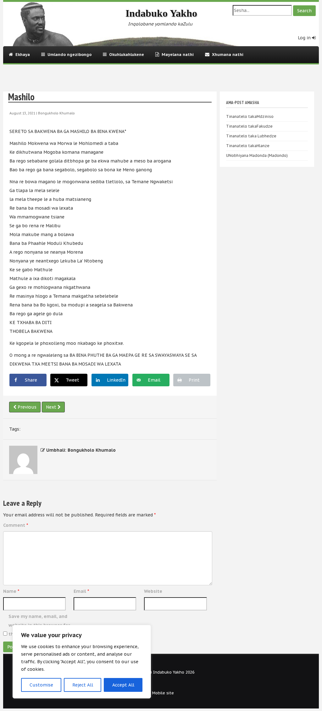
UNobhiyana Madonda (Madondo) (257, 155)
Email (81, 591)
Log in (305, 38)
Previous (26, 407)
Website (153, 591)
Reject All (82, 685)
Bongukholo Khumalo (56, 113)
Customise (41, 685)
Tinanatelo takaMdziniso (250, 116)
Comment (15, 525)
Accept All (123, 685)
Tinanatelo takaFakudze (249, 126)
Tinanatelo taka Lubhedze (251, 136)
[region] (82, 661)
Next (52, 407)
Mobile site (163, 692)
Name (11, 591)
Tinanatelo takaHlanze (247, 145)
